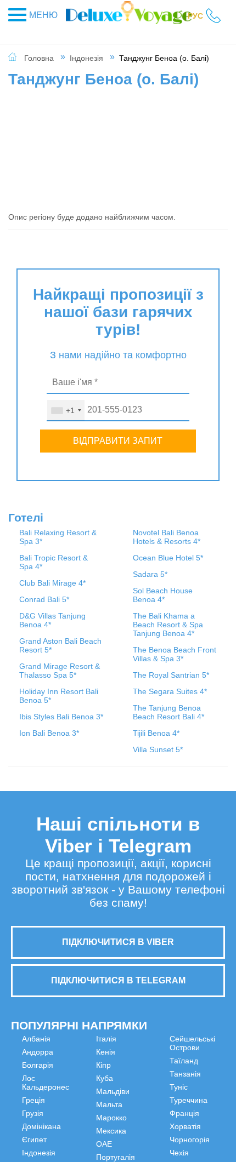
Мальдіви (94, 1139)
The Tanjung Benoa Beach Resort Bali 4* (192, 703)
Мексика (148, 1073)
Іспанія (90, 1073)
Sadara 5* (112, 693)
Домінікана (41, 1148)
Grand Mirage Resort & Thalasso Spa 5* (35, 736)
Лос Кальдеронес (45, 1104)
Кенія (87, 1100)
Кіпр (84, 1113)
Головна (39, 58)
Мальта (90, 1152)
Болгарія (37, 1087)
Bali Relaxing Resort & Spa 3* (42, 541)
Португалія (152, 1100)
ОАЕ (141, 1087)
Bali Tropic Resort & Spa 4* (42, 575)
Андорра (37, 1073)
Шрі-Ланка (199, 1131)
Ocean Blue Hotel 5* (115, 673)
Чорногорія (208, 1100)
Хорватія (204, 1087)
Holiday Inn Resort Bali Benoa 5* (114, 541)
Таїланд (147, 1135)
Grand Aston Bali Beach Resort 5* (41, 693)
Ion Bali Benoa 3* (111, 605)
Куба (85, 1126)
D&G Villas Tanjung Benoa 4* (37, 659)
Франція (203, 1073)
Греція (33, 1122)
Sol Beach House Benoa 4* (112, 719)
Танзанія (148, 1148)
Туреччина (207, 1060)
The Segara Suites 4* (191, 665)
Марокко (148, 1060)
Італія (87, 1087)
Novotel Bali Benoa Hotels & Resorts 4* (115, 638)
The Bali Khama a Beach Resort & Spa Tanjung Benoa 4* (194, 554)
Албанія (36, 1060)
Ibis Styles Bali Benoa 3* (113, 575)
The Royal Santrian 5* (190, 640)
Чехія (197, 1113)
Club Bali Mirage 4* (36, 605)
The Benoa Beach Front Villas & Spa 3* (192, 605)
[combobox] (66, 410)
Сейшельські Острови (155, 1117)
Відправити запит (117, 440)
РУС (195, 16)
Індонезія (86, 58)
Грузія (32, 1135)
